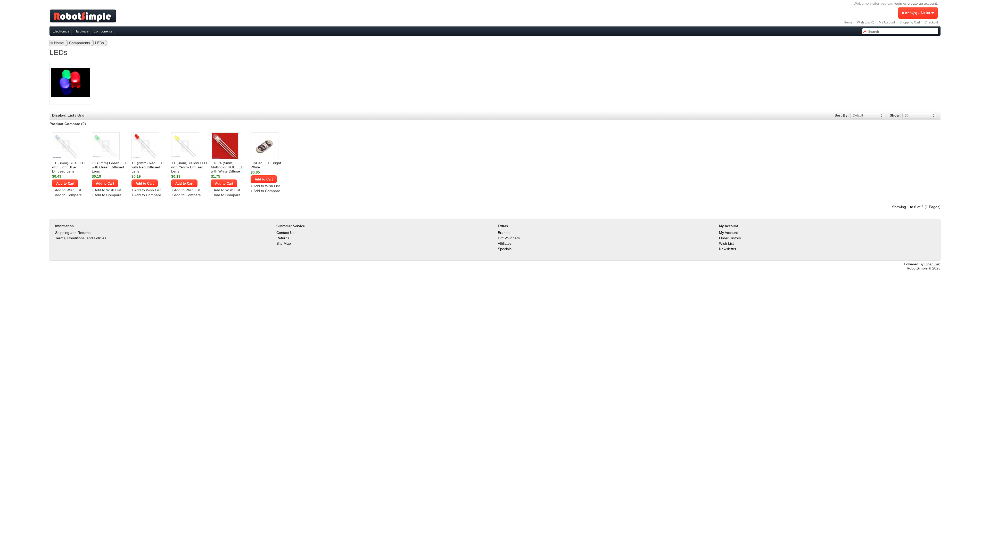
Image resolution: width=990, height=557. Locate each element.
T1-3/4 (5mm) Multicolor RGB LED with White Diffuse (227, 167)
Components (103, 31)
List (71, 115)
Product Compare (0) (68, 124)
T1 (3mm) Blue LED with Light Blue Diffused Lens (68, 167)
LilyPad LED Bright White (266, 165)
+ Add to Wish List (66, 190)
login (898, 3)
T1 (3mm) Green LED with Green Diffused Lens (109, 167)
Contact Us (285, 233)
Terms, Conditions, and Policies (80, 238)
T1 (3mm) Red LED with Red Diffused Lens (147, 167)
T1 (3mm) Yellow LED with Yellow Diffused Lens (189, 167)
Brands (503, 233)
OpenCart (932, 264)
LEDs (99, 43)
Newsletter (727, 249)
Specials (505, 249)
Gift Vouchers (509, 238)
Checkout (931, 22)
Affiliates (505, 243)
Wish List (726, 243)
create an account (922, 3)
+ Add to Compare (67, 195)
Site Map (283, 243)
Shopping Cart (910, 22)
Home (848, 22)
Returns (282, 238)
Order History (730, 238)
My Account (887, 22)
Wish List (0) (865, 22)
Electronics (61, 31)
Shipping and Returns (72, 233)
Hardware (81, 31)
